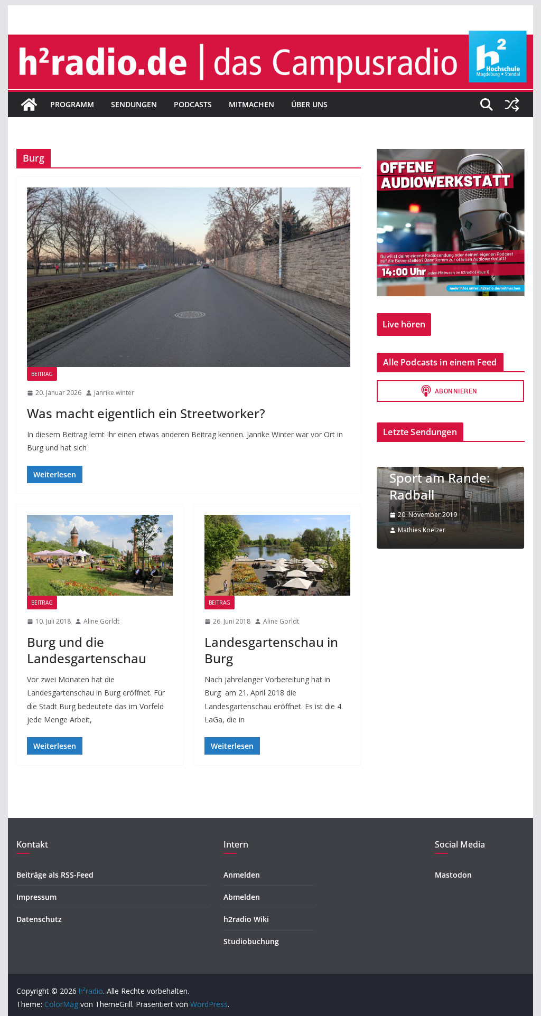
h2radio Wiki (246, 919)
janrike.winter (114, 392)
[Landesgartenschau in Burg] (277, 555)
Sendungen (134, 104)
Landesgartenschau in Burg (271, 650)
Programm (72, 104)
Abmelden (241, 897)
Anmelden (241, 875)
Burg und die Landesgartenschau (86, 650)
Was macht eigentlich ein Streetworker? (146, 413)
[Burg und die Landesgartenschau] (100, 555)
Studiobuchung (251, 941)
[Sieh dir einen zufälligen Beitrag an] (512, 104)
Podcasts (193, 104)
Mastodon (453, 875)
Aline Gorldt (101, 621)
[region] (450, 222)
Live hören (404, 324)
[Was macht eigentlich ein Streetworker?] (188, 277)
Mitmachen (251, 104)
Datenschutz (39, 919)
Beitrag (42, 374)
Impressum (36, 897)
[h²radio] (29, 104)
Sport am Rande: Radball (439, 486)
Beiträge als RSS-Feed (55, 875)
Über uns (309, 104)
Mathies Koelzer (421, 529)
